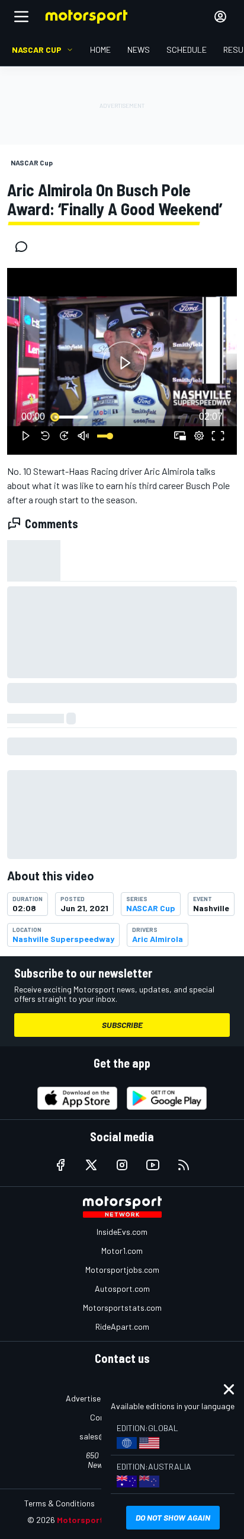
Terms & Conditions (59, 1503)
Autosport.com (122, 1288)
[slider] (122, 417)
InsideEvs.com (122, 1232)
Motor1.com (122, 1251)
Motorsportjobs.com (122, 1270)
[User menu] (220, 16)
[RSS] (183, 1165)
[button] (123, 363)
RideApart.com (122, 1326)
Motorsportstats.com (122, 1307)
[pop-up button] (199, 435)
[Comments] (25, 246)
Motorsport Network (98, 1520)
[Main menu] (21, 16)
